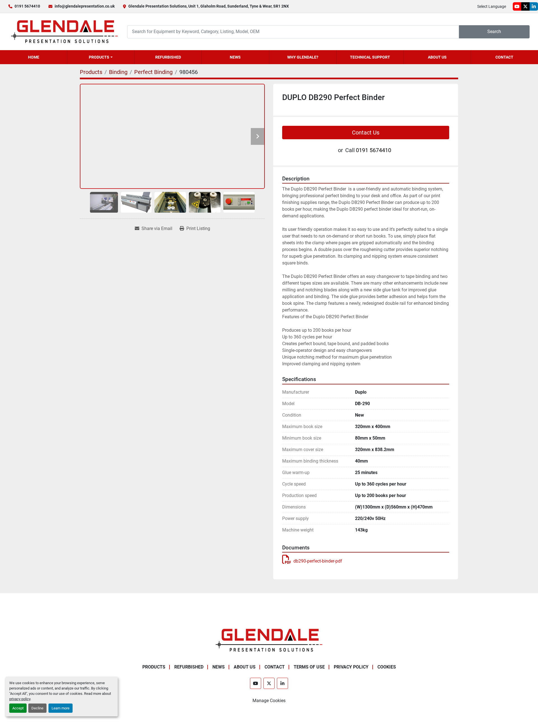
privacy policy (19, 699)
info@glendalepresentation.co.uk (85, 6)
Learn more (60, 708)
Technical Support (370, 57)
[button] (100, 57)
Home (33, 57)
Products (99, 57)
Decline (37, 708)
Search (494, 31)
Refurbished (168, 57)
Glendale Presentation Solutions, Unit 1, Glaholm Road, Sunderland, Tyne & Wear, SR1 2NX (208, 6)
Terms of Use (309, 667)
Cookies (386, 667)
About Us (437, 57)
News (235, 57)
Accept (18, 708)
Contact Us (365, 132)
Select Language (491, 6)
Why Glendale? (302, 57)
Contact (504, 57)
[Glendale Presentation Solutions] (269, 639)
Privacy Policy (351, 667)
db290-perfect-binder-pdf (317, 561)
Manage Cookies (269, 700)
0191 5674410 (27, 6)
